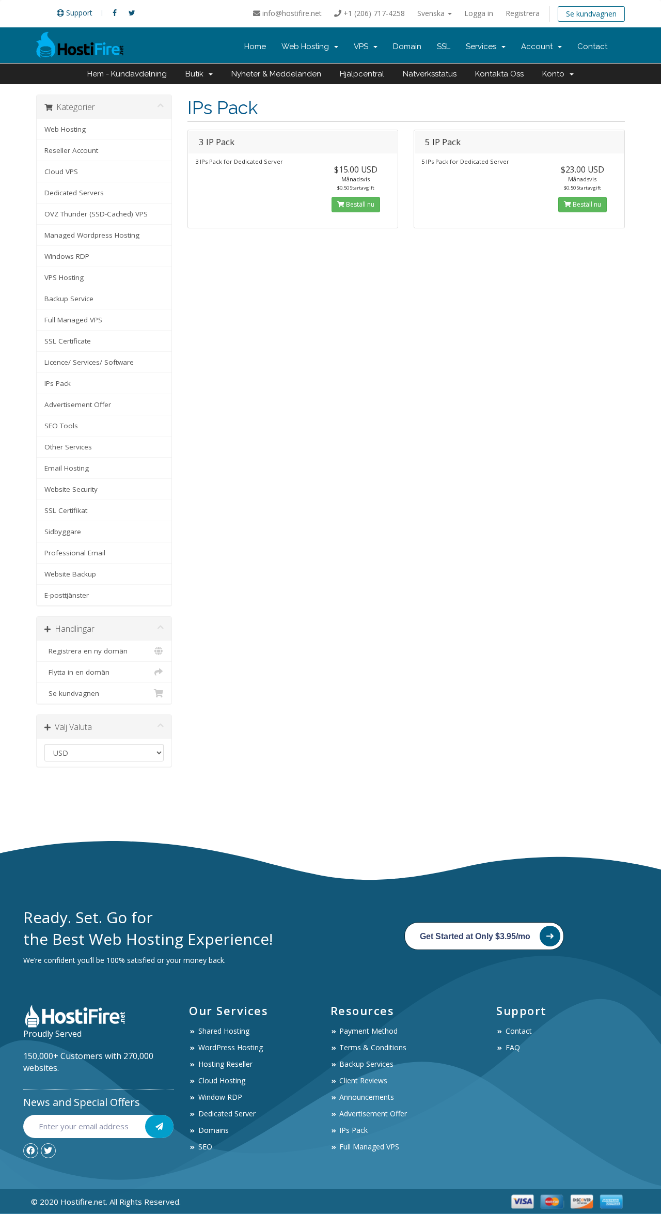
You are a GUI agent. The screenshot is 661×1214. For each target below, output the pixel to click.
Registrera (523, 13)
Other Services (68, 447)
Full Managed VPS (73, 319)
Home (255, 46)
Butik (196, 74)
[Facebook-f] (30, 1150)
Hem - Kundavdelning (127, 74)
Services (483, 46)
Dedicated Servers (74, 192)
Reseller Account (71, 150)
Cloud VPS (61, 171)
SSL (443, 46)
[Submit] (159, 1126)
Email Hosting (66, 468)
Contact (592, 46)
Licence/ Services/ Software (89, 362)
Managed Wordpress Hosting (91, 235)
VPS (363, 46)
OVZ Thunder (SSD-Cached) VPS (96, 214)
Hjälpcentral (362, 74)
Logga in (478, 13)
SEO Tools (61, 425)
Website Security (71, 489)
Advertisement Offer (77, 404)
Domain (407, 46)
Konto (555, 74)
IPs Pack (57, 383)
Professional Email (74, 552)
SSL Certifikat (65, 510)
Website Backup (70, 574)
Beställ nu (359, 204)
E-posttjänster (66, 595)
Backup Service (68, 298)
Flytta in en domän (76, 672)
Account (539, 46)
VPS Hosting (64, 277)
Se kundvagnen (591, 14)
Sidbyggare (62, 531)
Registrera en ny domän (86, 651)
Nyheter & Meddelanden (276, 74)
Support (78, 13)
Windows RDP (66, 256)
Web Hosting (307, 46)
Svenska (432, 13)
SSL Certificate (67, 341)
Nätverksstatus (430, 74)
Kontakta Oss (499, 74)
